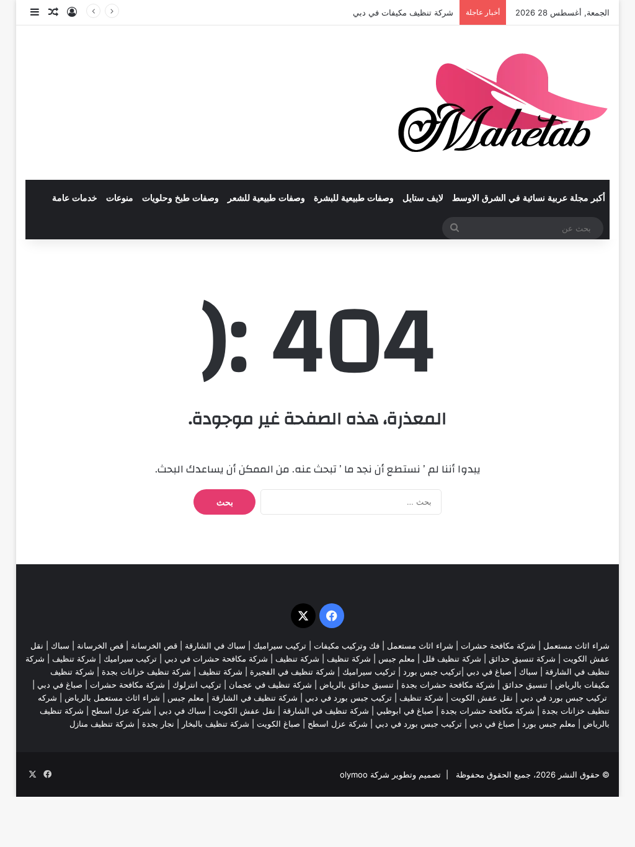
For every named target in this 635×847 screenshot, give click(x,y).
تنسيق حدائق (525, 685)
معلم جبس (396, 658)
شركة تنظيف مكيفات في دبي (403, 12)
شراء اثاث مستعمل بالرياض (112, 698)
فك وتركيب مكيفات (347, 645)
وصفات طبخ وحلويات (180, 198)
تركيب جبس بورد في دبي (563, 698)
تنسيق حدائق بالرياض (356, 685)
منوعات (119, 198)
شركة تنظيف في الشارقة (254, 698)
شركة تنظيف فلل (451, 658)
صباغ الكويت (278, 724)
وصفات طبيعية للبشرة (354, 198)
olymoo (354, 774)
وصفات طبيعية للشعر (266, 198)
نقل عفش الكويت (482, 698)
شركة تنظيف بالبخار (215, 724)
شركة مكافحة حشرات (498, 645)
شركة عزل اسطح (121, 711)
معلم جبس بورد (548, 724)
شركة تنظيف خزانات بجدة (146, 671)
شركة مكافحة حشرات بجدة (448, 685)
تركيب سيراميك (130, 658)
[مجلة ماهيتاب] (503, 102)
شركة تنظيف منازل (102, 724)
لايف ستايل (422, 198)
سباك (60, 645)
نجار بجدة (158, 724)
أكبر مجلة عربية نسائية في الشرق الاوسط (528, 198)
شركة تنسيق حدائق (522, 658)
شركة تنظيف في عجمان (270, 685)
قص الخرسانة (154, 645)
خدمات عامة (74, 198)
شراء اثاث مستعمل (576, 645)
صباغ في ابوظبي (404, 711)
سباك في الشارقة (215, 645)
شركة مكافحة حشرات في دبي (216, 658)
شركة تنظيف (349, 658)
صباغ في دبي (59, 685)
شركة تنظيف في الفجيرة (292, 671)
